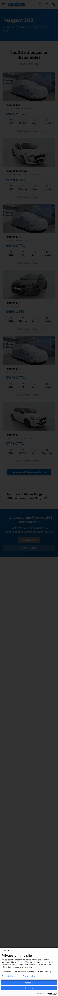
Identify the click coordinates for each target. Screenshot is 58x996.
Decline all (29, 988)
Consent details (8, 976)
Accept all (29, 983)
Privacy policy (29, 976)
